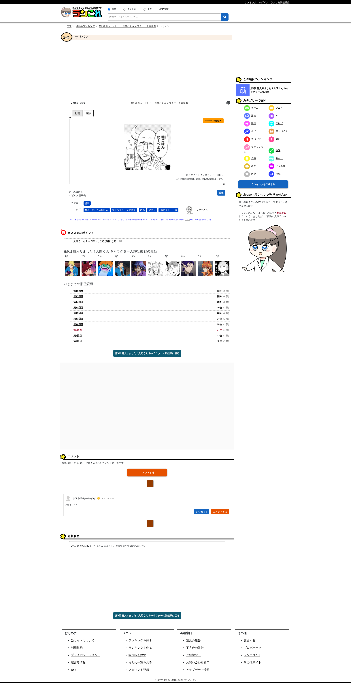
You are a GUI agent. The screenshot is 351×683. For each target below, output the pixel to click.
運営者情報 (78, 662)
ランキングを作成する (263, 184)
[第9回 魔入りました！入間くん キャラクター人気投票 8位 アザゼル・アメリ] (205, 268)
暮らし (279, 158)
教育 (253, 173)
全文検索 (164, 9)
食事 (253, 158)
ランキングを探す (140, 640)
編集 (221, 192)
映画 (253, 123)
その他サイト (252, 662)
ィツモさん (202, 210)
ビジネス (280, 166)
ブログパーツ (252, 647)
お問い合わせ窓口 (198, 662)
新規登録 (281, 212)
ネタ (253, 166)
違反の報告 (193, 640)
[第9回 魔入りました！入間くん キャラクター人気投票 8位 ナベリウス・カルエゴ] (188, 268)
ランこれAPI (252, 655)
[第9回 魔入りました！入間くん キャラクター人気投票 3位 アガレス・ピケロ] (105, 268)
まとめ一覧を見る (140, 662)
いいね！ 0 (201, 511)
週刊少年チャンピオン (124, 210)
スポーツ (256, 139)
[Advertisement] (147, 70)
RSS (73, 669)
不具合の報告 (195, 647)
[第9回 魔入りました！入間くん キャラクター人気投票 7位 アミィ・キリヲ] (172, 268)
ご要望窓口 (193, 655)
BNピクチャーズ (168, 210)
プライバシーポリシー (85, 655)
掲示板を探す (137, 655)
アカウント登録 (139, 669)
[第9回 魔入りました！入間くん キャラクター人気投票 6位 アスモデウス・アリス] (155, 268)
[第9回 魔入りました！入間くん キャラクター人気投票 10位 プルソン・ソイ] (222, 268)
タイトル (131, 9)
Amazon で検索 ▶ (213, 121)
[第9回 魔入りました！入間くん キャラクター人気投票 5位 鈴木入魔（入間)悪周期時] (138, 268)
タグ (149, 9)
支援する (249, 640)
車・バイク (282, 131)
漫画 (87, 203)
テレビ (279, 123)
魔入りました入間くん (96, 210)
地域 (278, 173)
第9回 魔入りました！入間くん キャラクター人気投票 (127, 26)
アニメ (152, 210)
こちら (187, 219)
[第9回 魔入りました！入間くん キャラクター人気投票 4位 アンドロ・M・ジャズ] (122, 268)
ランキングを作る (140, 647)
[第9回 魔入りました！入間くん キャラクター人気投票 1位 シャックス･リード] (72, 268)
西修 (142, 210)
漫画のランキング (85, 26)
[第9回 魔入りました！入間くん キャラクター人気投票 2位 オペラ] (89, 268)
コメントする (147, 472)
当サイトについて (82, 640)
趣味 (278, 150)
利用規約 (77, 647)
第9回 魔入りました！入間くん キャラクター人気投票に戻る (147, 353)
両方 (114, 9)
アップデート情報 (198, 669)
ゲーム (254, 107)
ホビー (254, 131)
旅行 (278, 139)
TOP (69, 26)
